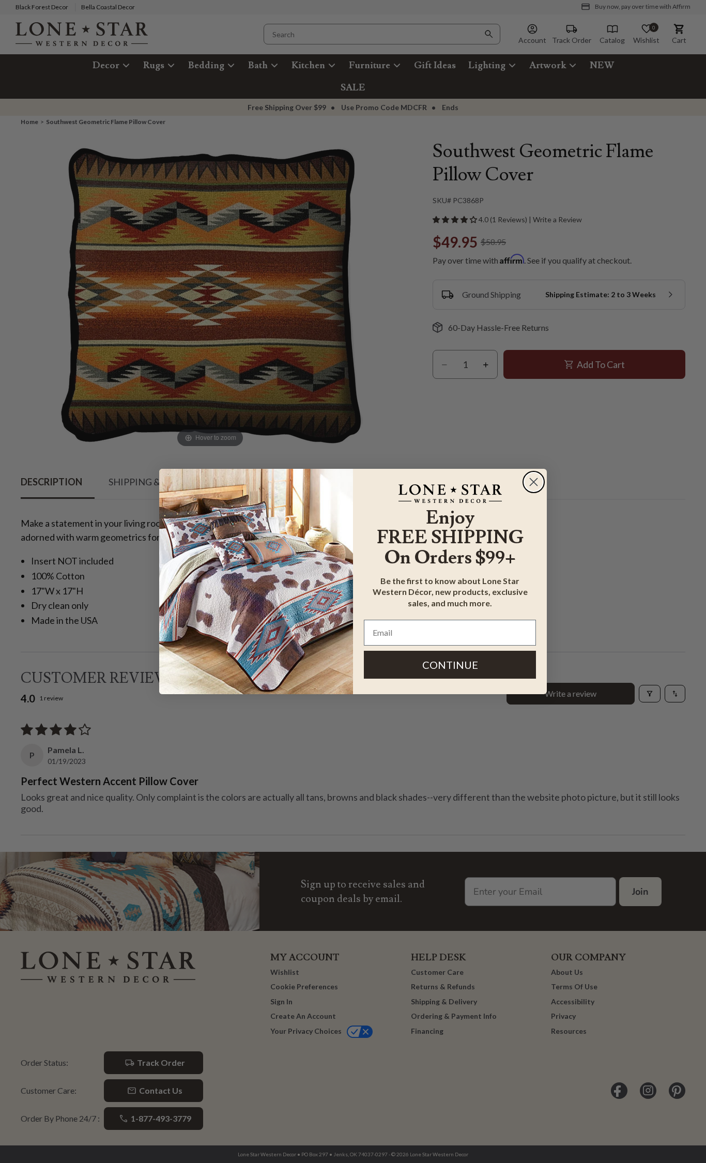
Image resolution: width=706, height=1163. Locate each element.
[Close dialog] (534, 482)
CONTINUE (450, 665)
